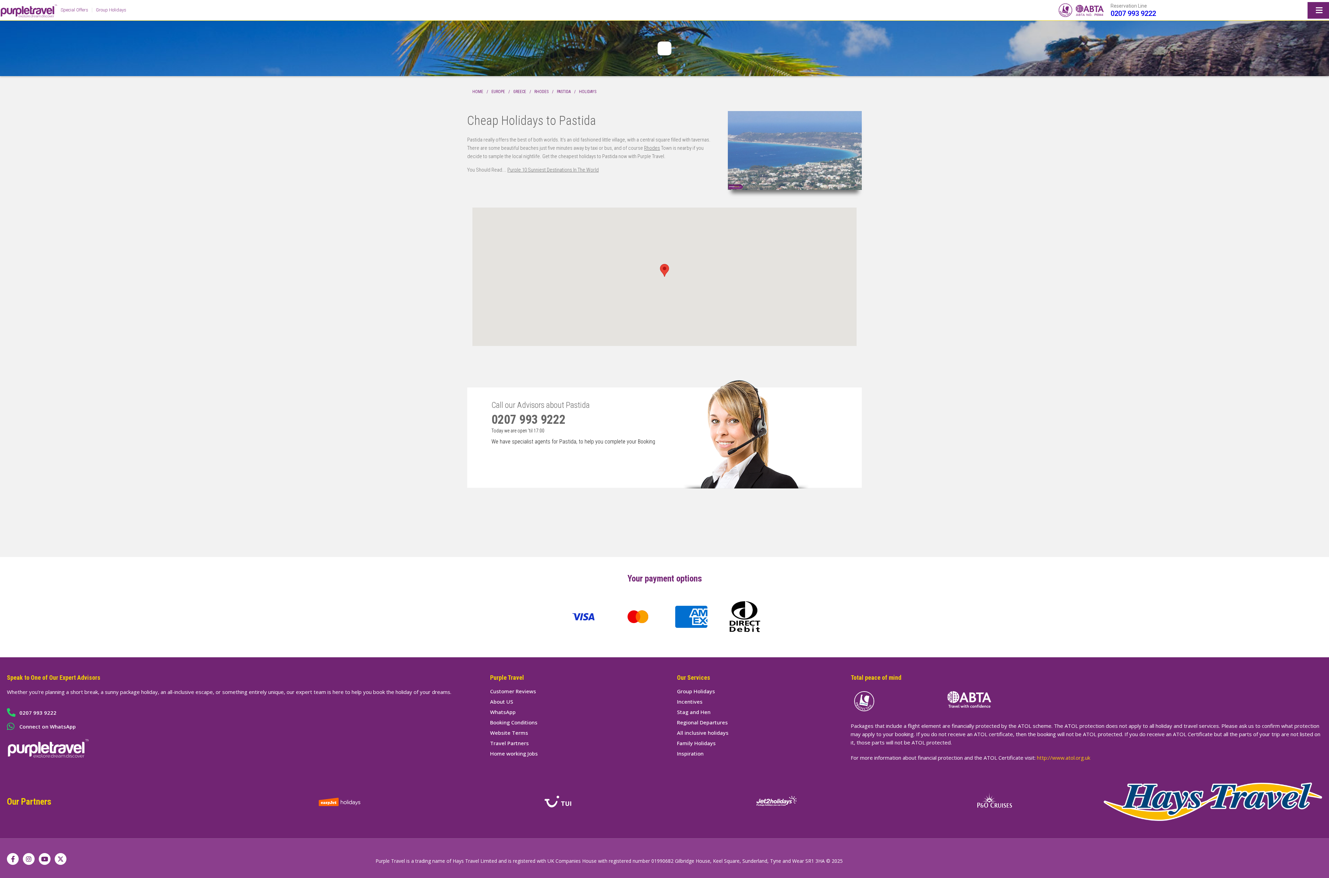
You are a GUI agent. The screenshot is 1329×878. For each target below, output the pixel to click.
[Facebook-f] (13, 859)
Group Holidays (111, 9)
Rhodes (541, 91)
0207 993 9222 (1133, 13)
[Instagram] (29, 859)
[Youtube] (45, 859)
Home (477, 91)
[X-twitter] (60, 859)
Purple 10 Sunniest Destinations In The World (553, 170)
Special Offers (74, 9)
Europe (498, 91)
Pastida (564, 91)
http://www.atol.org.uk (1063, 757)
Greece (519, 91)
